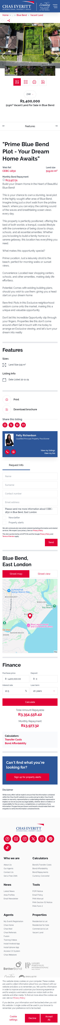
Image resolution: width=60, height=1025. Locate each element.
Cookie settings (13, 1018)
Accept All (49, 1018)
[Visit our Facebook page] (7, 839)
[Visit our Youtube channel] (42, 839)
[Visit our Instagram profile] (24, 839)
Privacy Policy (19, 998)
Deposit (34, 673)
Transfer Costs (13, 739)
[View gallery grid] (25, 82)
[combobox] (47, 691)
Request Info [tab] (16, 465)
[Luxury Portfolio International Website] (37, 965)
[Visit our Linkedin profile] (16, 839)
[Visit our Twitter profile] (33, 839)
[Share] (8, 20)
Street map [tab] (16, 573)
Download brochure (25, 409)
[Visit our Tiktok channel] (7, 847)
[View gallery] (17, 82)
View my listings (48, 450)
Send (51, 542)
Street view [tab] (44, 573)
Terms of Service (8, 536)
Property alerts (16, 522)
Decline (32, 1018)
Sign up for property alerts (27, 777)
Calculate (30, 702)
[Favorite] (2, 20)
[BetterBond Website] (13, 966)
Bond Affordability (15, 743)
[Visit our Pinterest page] (50, 839)
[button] (3, 56)
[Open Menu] (55, 6)
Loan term (35, 685)
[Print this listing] (34, 82)
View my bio (49, 453)
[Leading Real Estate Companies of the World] (44, 6)
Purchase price (8, 673)
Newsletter (14, 517)
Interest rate (7, 685)
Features (30, 126)
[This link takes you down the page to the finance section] (4, 180)
